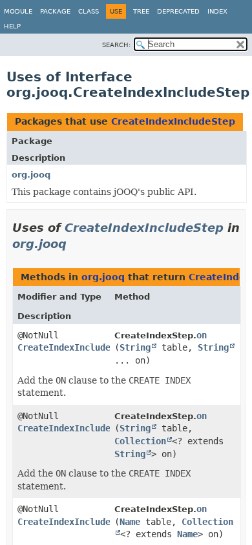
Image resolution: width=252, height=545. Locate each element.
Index (217, 11)
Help (12, 26)
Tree (141, 11)
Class (88, 11)
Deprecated (178, 11)
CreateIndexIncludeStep (173, 121)
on (201, 335)
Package (55, 11)
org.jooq (31, 175)
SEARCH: (116, 44)
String (135, 347)
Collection (140, 441)
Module (18, 11)
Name (130, 522)
